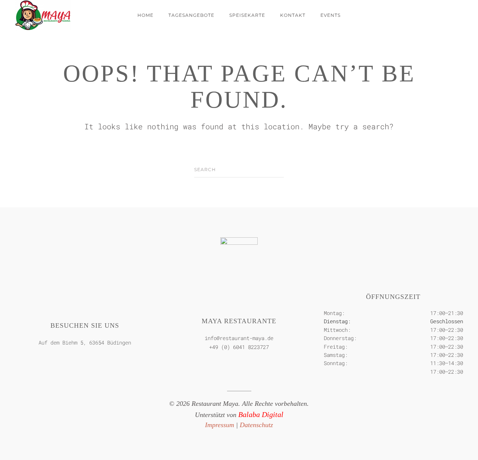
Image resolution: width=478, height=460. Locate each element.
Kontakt (292, 15)
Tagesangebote (191, 15)
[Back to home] (43, 15)
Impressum (219, 425)
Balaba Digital (260, 414)
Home (145, 15)
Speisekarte (247, 15)
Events (330, 15)
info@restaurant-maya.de (239, 338)
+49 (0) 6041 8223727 (239, 347)
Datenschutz (256, 425)
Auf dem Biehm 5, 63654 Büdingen (84, 342)
